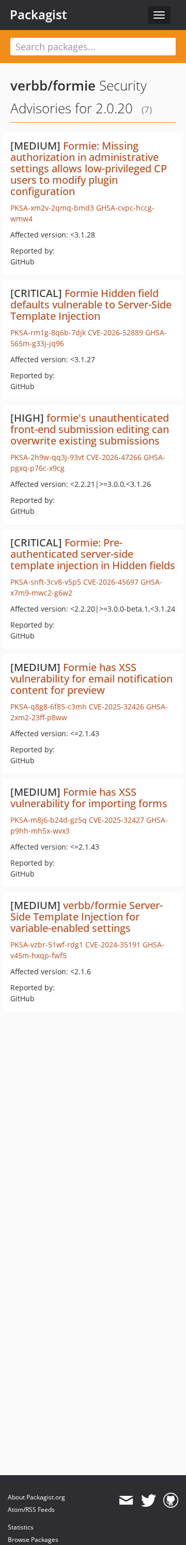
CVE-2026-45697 (110, 582)
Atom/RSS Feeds (31, 1509)
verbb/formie (53, 85)
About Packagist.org (36, 1497)
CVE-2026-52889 (115, 332)
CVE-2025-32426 (116, 706)
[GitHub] (170, 1500)
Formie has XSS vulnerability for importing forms (88, 797)
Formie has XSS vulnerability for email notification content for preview (91, 678)
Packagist (38, 14)
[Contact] (125, 1500)
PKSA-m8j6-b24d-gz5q (48, 820)
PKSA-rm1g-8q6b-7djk (48, 332)
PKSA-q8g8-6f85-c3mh (48, 706)
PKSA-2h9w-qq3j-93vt (47, 457)
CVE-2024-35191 (113, 944)
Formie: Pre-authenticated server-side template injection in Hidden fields (92, 554)
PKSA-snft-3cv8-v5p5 (45, 582)
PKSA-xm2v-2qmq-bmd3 (52, 208)
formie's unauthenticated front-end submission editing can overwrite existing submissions (89, 429)
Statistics (21, 1527)
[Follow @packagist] (148, 1500)
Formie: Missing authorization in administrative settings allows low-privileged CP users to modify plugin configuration (88, 168)
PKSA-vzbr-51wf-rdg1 (46, 944)
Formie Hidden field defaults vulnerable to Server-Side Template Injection (91, 304)
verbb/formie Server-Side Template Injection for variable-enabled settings (86, 916)
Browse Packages (33, 1539)
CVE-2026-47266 (114, 457)
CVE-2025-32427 (116, 820)
